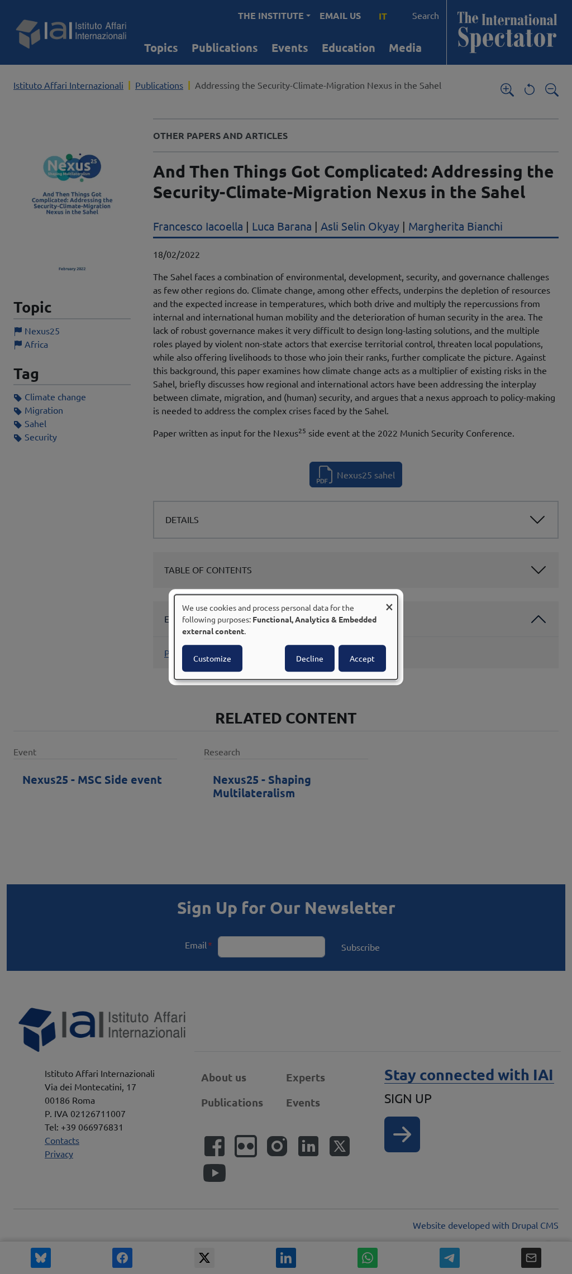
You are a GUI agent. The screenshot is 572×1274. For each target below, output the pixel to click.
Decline (309, 658)
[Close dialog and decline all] (389, 602)
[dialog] (286, 637)
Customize (212, 658)
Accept (362, 658)
